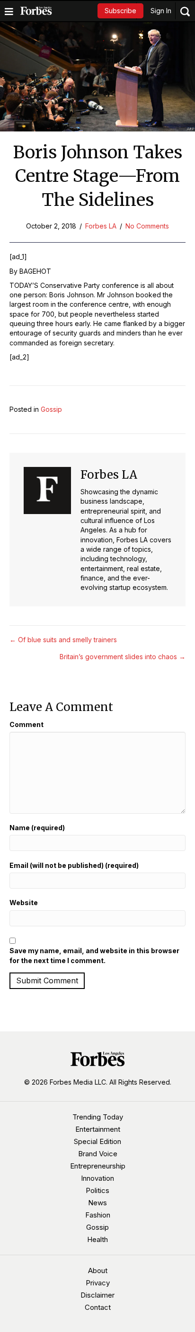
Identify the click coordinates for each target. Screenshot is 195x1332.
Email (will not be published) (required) (74, 865)
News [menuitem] (97, 1202)
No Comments (147, 226)
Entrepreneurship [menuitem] (97, 1165)
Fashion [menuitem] (97, 1214)
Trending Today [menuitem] (97, 1116)
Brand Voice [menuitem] (97, 1153)
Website (23, 903)
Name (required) (37, 828)
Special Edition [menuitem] (97, 1141)
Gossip (51, 409)
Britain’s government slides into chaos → (123, 657)
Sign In (161, 11)
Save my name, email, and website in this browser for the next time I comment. (94, 955)
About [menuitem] (97, 1270)
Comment (26, 724)
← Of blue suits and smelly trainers (63, 640)
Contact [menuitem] (98, 1307)
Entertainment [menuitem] (97, 1129)
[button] (120, 10)
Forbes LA (100, 226)
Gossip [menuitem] (97, 1227)
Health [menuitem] (97, 1239)
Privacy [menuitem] (98, 1282)
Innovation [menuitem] (97, 1178)
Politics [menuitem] (97, 1190)
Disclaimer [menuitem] (97, 1295)
